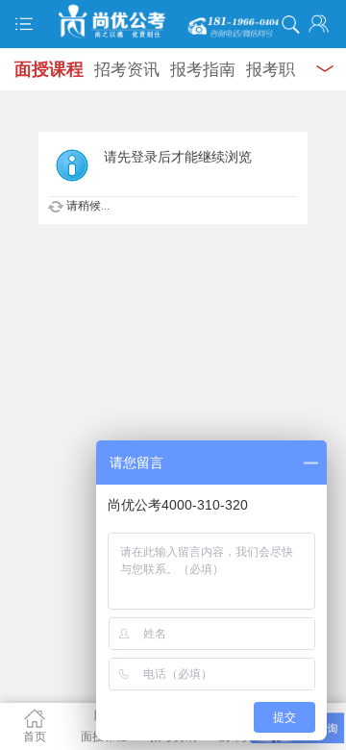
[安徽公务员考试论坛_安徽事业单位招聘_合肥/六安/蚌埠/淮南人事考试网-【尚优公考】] (173, 21)
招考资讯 (127, 70)
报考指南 (202, 70)
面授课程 (49, 69)
